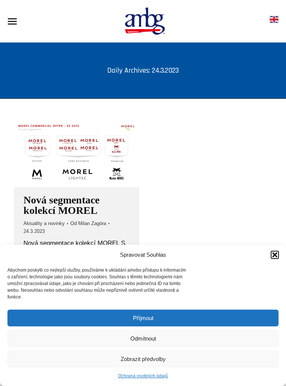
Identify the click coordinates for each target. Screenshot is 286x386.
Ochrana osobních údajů (143, 376)
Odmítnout (143, 338)
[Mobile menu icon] (12, 21)
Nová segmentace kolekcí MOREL (61, 205)
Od (88, 223)
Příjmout (143, 318)
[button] (275, 255)
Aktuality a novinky (44, 223)
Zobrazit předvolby (143, 359)
